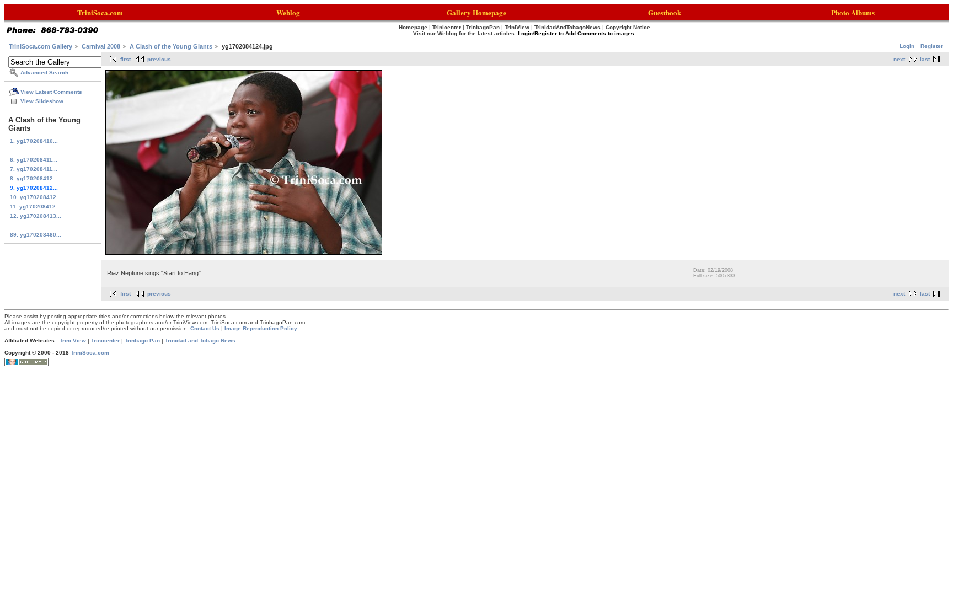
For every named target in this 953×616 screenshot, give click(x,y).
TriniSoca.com (90, 353)
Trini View (73, 341)
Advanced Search (44, 72)
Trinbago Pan (142, 341)
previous (159, 59)
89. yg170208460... (35, 235)
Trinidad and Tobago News (200, 341)
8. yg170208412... (34, 178)
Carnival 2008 (101, 46)
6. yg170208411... (33, 160)
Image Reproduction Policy (260, 328)
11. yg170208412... (35, 206)
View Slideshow (41, 101)
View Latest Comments (51, 92)
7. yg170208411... (33, 169)
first (125, 59)
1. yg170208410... (34, 141)
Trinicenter (105, 341)
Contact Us (204, 328)
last (925, 59)
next (899, 59)
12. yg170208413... (35, 216)
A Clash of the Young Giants (171, 46)
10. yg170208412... (35, 197)
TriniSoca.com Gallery (40, 46)
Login (907, 46)
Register (931, 46)
